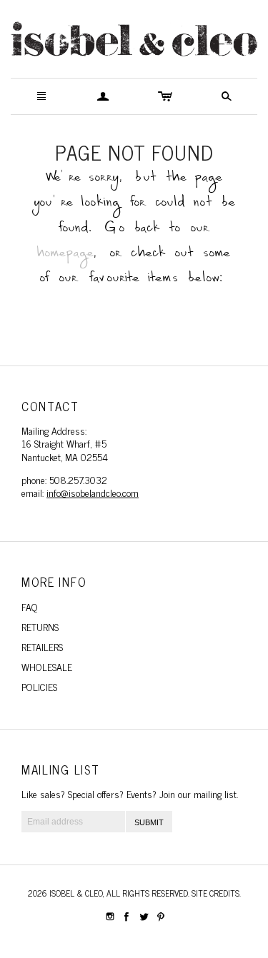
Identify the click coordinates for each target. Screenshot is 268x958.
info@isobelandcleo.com (92, 492)
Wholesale (46, 666)
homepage (65, 256)
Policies (39, 686)
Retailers (42, 646)
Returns (40, 626)
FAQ (29, 606)
